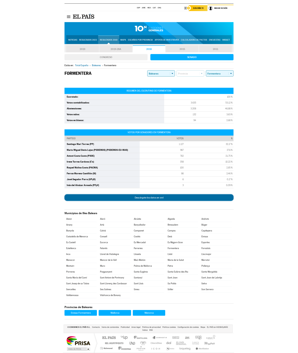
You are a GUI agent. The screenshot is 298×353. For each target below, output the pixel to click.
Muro (102, 266)
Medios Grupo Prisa (78, 349)
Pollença (205, 266)
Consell (103, 236)
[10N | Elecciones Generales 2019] (149, 28)
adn (197, 338)
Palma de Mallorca (143, 266)
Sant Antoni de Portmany (112, 277)
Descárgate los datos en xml (149, 197)
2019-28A (116, 49)
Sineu (136, 289)
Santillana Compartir (159, 338)
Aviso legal (136, 327)
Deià (170, 236)
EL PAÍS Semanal (181, 343)
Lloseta (137, 254)
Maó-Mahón (139, 260)
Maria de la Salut (176, 260)
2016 (149, 49)
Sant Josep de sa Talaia (77, 283)
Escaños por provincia (140, 40)
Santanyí (138, 277)
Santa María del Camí (76, 277)
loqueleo (185, 348)
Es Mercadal (140, 242)
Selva (204, 283)
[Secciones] (68, 16)
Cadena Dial (169, 343)
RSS (151, 330)
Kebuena (207, 343)
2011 (215, 49)
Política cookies (169, 327)
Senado (192, 57)
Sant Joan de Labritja (211, 277)
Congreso (106, 57)
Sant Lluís (138, 283)
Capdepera (206, 230)
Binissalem (173, 224)
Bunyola (70, 230)
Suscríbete (198, 8)
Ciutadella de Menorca (77, 236)
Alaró (102, 219)
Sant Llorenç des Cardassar (113, 283)
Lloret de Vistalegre (109, 254)
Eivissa (204, 236)
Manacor (70, 260)
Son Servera (207, 289)
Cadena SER (175, 338)
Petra (170, 266)
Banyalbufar (140, 224)
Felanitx (103, 248)
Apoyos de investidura (167, 40)
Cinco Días (155, 343)
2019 (82, 49)
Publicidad (125, 327)
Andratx (205, 219)
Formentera (173, 248)
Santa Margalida (209, 271)
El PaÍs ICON (155, 348)
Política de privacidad (151, 327)
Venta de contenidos (110, 327)
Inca (68, 254)
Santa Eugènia (141, 271)
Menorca (149, 312)
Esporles (205, 242)
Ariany (69, 224)
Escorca (104, 242)
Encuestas (214, 40)
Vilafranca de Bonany (110, 295)
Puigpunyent (106, 271)
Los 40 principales (125, 338)
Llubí (170, 254)
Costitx (137, 236)
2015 (182, 49)
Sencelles (71, 289)
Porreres (70, 271)
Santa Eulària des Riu (178, 271)
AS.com (185, 338)
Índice (145, 330)
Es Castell (71, 242)
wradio (142, 343)
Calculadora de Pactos (194, 40)
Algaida (171, 219)
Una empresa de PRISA (78, 341)
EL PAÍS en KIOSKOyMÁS (217, 327)
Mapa (123, 40)
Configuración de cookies (188, 327)
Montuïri (70, 266)
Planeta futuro (194, 343)
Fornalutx (205, 248)
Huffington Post (113, 343)
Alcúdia (137, 219)
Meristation (202, 348)
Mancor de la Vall (108, 260)
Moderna (124, 348)
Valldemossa (72, 295)
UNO (132, 343)
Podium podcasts (141, 348)
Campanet (139, 230)
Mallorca (115, 312)
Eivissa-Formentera (81, 312)
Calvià (103, 230)
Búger (204, 224)
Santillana (141, 338)
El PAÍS (109, 338)
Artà (102, 224)
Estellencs (71, 248)
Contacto (96, 327)
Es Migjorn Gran (175, 242)
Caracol (210, 338)
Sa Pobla (172, 283)
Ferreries (138, 248)
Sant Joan (172, 277)
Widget (226, 40)
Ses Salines (105, 289)
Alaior (69, 219)
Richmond (107, 348)
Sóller (170, 289)
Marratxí (205, 260)
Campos (172, 230)
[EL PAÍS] (84, 16)
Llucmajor (206, 254)
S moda (169, 348)
